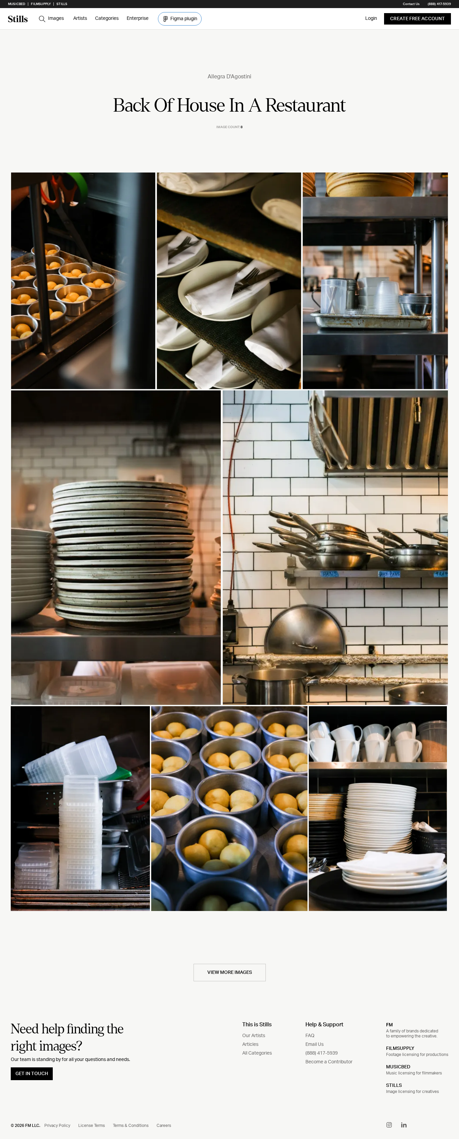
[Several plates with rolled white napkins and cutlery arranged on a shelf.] (229, 281)
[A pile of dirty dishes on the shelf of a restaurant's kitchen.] (116, 547)
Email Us (314, 1044)
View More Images (229, 972)
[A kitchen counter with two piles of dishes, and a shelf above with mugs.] (378, 808)
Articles (250, 1044)
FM (389, 1025)
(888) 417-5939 (439, 4)
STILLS (394, 1085)
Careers (164, 1126)
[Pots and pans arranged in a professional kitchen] (335, 547)
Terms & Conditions (131, 1126)
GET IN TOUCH (31, 1073)
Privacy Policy (57, 1126)
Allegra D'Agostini (229, 76)
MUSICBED (398, 1067)
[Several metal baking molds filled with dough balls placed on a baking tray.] (83, 281)
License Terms (91, 1126)
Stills (61, 4)
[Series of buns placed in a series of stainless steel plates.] (229, 808)
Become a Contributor (328, 1062)
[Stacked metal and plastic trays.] (80, 808)
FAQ (310, 1035)
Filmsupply (41, 4)
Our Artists (253, 1035)
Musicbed (16, 4)
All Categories (257, 1053)
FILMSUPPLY (400, 1048)
